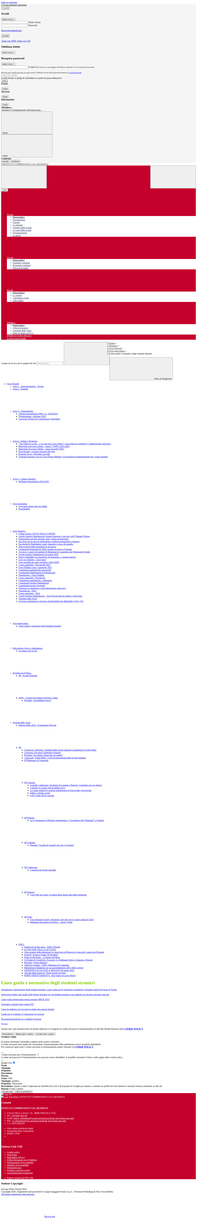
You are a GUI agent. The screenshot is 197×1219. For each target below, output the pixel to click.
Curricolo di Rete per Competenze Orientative (39, 419)
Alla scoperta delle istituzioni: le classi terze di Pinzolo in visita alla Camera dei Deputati (64, 952)
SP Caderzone (31, 867)
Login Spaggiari (75, 73)
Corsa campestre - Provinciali (31, 578)
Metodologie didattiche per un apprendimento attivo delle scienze (53, 968)
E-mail (31, 67)
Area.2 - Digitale (20, 389)
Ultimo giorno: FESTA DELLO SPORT (37, 534)
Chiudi (4, 89)
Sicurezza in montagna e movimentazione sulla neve (42, 588)
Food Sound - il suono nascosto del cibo (36, 451)
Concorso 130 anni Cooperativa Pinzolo (42, 752)
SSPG (21, 944)
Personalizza (7, 1034)
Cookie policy (13, 1152)
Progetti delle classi (22, 722)
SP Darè (28, 917)
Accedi (5, 8)
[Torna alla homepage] (98, 164)
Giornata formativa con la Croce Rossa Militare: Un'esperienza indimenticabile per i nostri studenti (63, 457)
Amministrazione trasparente (20, 1173)
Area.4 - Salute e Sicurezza (25, 441)
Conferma (15, 161)
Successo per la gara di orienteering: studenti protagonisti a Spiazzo (48, 541)
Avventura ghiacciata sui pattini (32, 506)
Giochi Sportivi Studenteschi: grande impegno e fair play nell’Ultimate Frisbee (54, 536)
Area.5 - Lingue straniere (24, 479)
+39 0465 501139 (19, 1115)
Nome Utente (34, 22)
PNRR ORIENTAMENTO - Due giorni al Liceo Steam (49, 975)
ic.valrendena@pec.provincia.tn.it (39, 1121)
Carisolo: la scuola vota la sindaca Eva (47, 788)
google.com (6, 1063)
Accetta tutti (45, 1034)
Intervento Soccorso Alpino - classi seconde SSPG (41, 449)
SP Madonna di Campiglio (36, 760)
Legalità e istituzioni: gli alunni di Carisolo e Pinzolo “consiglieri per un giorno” (66, 785)
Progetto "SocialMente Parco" (38, 700)
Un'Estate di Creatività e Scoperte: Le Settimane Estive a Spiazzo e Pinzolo (58, 960)
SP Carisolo (29, 782)
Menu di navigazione (163, 379)
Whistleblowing (14, 1168)
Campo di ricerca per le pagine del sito (18, 363)
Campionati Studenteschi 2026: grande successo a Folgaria (45, 549)
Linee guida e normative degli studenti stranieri (39, 626)
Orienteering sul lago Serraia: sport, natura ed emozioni (43, 539)
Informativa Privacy (16, 1157)
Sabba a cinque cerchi (40, 793)
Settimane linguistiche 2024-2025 (33, 481)
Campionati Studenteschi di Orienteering (36, 572)
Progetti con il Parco (22, 673)
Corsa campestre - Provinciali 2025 (34, 565)
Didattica (113, 346)
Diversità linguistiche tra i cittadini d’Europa (21, 1019)
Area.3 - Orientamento (23, 411)
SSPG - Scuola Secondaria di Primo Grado (38, 698)
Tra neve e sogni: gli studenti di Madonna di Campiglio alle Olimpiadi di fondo (54, 552)
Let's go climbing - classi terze (32, 559)
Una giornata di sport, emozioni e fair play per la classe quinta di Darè (61, 919)
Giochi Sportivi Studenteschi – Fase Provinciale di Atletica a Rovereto (50, 596)
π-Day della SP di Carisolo (42, 795)
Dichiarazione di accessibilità (20, 1162)
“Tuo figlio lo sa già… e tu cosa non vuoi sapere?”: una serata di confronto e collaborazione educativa (64, 444)
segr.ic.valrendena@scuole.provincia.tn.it (43, 1118)
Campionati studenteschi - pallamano (35, 580)
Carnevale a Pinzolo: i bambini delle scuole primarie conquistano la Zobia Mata (60, 750)
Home (112, 343)
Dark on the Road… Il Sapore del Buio (42, 957)
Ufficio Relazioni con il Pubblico (22, 1160)
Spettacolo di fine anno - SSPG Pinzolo (42, 947)
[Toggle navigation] (24, 177)
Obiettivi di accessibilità (18, 1165)
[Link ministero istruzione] (14, 5)
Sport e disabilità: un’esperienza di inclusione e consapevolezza (47, 557)
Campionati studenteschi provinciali (34, 570)
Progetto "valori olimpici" (36, 962)
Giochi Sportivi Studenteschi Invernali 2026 (38, 554)
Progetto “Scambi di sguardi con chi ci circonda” (52, 845)
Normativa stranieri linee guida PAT (17, 1004)
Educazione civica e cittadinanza (28, 648)
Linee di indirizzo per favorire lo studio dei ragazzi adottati (27, 1009)
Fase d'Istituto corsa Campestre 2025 (35, 567)
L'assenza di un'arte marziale (43, 870)
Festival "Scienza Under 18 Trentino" (41, 955)
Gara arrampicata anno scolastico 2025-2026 (38, 562)
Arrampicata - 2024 (27, 591)
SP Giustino (30, 842)
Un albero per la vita (27, 651)
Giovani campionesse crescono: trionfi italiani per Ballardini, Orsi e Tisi (50, 601)
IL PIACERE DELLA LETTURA (40, 949)
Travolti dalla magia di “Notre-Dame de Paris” (45, 973)
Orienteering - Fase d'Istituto (31, 575)
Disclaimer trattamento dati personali (17, 1194)
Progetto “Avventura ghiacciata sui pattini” (43, 755)
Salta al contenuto (9, 2)
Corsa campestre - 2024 (29, 593)
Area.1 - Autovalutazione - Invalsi (28, 386)
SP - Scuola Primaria (27, 675)
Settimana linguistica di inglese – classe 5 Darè (51, 922)
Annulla (5, 161)
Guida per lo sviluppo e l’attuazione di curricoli (22, 1014)
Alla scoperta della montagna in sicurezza (37, 546)
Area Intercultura (117, 351)
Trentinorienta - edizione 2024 (32, 416)
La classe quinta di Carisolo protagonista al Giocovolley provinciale (60, 790)
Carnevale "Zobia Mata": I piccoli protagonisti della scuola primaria (55, 758)
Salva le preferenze (23, 1092)
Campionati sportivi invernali (31, 585)
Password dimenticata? (11, 30)
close (4, 190)
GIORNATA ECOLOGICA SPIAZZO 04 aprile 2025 (49, 970)
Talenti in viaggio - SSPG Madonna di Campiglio (46, 965)
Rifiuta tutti (24, 1034)
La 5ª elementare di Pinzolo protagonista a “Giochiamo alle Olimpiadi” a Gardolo (67, 820)
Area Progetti (115, 348)
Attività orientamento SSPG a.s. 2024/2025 (38, 414)
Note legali (12, 1155)
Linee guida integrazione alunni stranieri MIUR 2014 (25, 999)
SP (19, 747)
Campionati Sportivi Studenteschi (33, 583)
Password (32, 25)
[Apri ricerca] (173, 177)
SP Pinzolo (29, 818)
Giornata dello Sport (27, 598)
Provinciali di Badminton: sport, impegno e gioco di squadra (45, 544)
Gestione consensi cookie (18, 1170)
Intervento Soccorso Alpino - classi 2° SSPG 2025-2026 (44, 446)
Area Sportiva (19, 531)
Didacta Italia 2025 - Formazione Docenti (37, 725)
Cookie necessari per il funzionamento (18, 1054)
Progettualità (24, 509)
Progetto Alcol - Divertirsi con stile (34, 454)
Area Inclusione (20, 504)
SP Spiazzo (29, 892)
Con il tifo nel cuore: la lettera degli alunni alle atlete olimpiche (58, 895)
